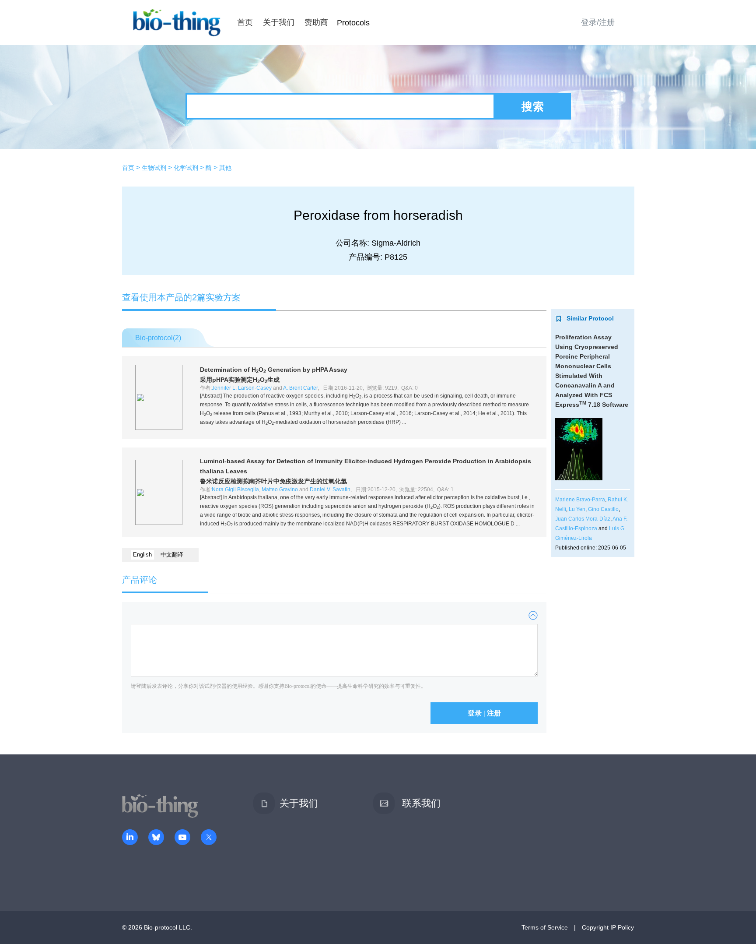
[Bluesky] (156, 838)
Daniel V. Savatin (330, 489)
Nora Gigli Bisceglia (235, 489)
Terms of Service (545, 927)
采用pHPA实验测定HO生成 (240, 379)
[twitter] (209, 838)
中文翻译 (172, 554)
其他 (225, 167)
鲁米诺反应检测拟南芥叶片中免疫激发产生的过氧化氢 (273, 481)
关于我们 (278, 22)
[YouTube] (182, 838)
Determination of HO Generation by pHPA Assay (273, 369)
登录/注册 (598, 22)
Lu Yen (577, 509)
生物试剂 (154, 167)
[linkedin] (130, 838)
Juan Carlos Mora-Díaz (582, 519)
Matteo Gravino (280, 489)
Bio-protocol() (158, 338)
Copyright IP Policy (608, 927)
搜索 (533, 106)
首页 (245, 22)
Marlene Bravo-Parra (580, 500)
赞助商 (316, 22)
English (142, 554)
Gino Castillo (603, 509)
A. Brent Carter (300, 388)
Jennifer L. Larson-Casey (242, 388)
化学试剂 (186, 167)
